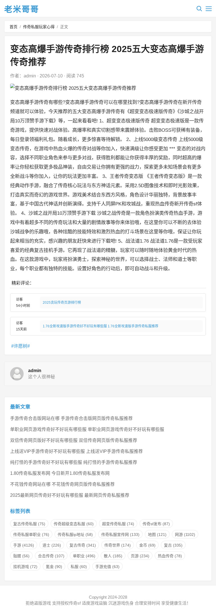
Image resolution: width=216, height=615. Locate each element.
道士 (51, 545)
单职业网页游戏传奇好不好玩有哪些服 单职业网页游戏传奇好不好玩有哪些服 (87, 429)
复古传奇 (82, 545)
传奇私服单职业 (31, 534)
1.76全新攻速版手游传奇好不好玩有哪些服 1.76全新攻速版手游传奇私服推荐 (100, 326)
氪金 (54, 566)
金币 (147, 545)
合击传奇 (51, 556)
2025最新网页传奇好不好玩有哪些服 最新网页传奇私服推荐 (69, 495)
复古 (173, 545)
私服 (79, 566)
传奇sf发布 (156, 524)
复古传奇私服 (29, 524)
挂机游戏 (25, 566)
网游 (185, 534)
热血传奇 (170, 556)
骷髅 (21, 556)
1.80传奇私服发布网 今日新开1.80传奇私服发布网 (60, 473)
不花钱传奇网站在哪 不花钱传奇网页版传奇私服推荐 (62, 484)
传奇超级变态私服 (74, 524)
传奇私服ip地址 (75, 534)
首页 (13, 26)
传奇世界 (117, 545)
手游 (23, 545)
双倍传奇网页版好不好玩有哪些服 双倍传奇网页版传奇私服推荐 (73, 440)
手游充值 (107, 566)
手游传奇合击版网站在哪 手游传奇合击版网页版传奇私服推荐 (71, 418)
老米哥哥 (21, 9)
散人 (113, 556)
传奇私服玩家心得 (39, 26)
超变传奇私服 (118, 524)
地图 (157, 534)
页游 (140, 556)
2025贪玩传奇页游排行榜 (62, 303)
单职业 (84, 556)
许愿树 (20, 346)
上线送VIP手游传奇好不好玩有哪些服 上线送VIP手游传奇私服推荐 (76, 451)
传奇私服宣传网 (120, 534)
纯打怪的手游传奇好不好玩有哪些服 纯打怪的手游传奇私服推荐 (73, 462)
